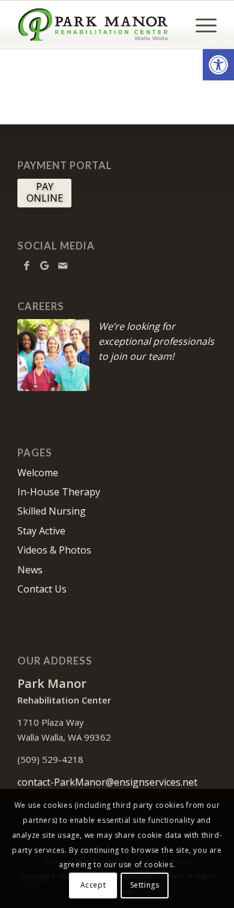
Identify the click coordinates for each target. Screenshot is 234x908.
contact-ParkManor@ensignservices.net (107, 782)
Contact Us (42, 589)
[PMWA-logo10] (96, 25)
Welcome (37, 472)
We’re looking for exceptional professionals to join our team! (156, 341)
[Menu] (200, 25)
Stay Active (41, 530)
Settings (145, 885)
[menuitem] (200, 25)
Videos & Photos (54, 550)
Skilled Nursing (51, 511)
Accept (93, 885)
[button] (218, 64)
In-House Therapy (58, 491)
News (30, 569)
